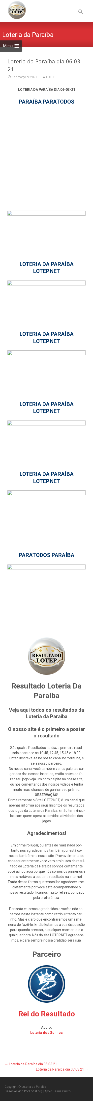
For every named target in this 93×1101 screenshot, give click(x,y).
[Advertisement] (46, 158)
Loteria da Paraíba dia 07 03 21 (62, 1069)
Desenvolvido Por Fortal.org (24, 1091)
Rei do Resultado (46, 1013)
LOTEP (50, 77)
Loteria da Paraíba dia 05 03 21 (31, 1064)
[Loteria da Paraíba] (13, 10)
